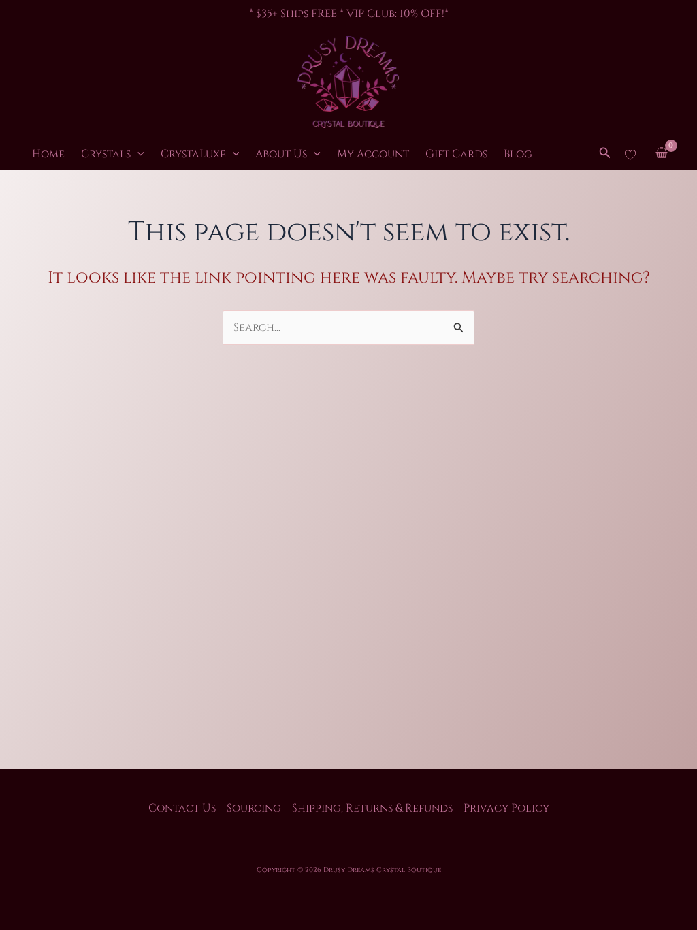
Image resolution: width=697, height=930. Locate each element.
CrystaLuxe (193, 153)
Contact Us (182, 808)
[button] (137, 153)
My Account (373, 153)
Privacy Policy (506, 808)
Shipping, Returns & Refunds (372, 808)
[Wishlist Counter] (630, 153)
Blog (518, 153)
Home (48, 153)
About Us (281, 153)
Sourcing (254, 808)
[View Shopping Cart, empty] (661, 154)
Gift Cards (456, 153)
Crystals (106, 153)
